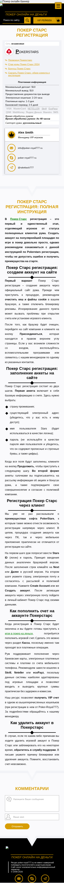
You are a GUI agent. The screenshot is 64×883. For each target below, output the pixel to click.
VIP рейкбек (44, 20)
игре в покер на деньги (19, 633)
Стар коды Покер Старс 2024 (24, 64)
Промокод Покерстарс (20, 60)
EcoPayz (53, 108)
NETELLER (34, 108)
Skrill (44, 108)
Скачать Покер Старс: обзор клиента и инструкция (29, 74)
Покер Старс (18, 219)
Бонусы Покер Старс (19, 68)
